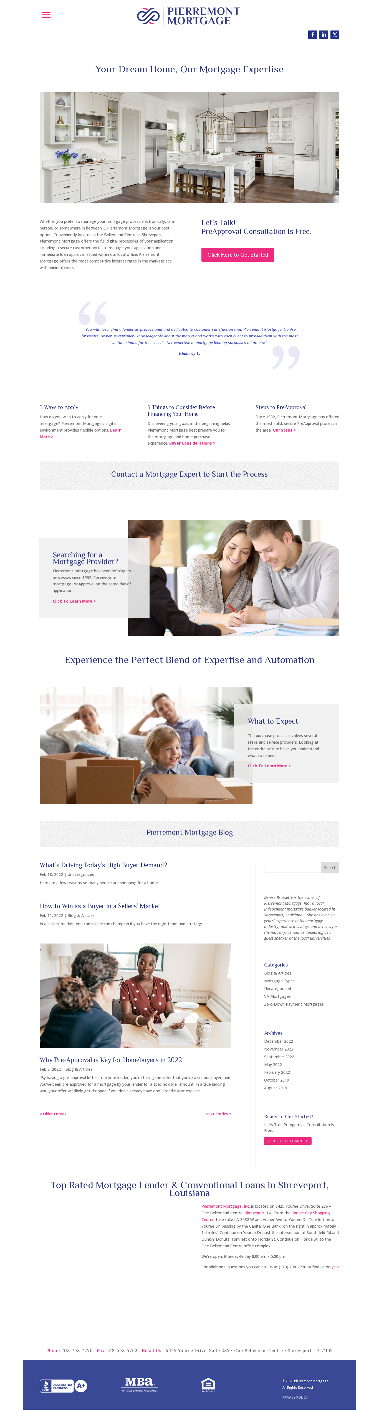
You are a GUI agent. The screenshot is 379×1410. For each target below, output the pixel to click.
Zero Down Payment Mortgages (294, 1004)
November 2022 (278, 1049)
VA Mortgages (277, 996)
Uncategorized (80, 874)
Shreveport (255, 1212)
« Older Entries (53, 1113)
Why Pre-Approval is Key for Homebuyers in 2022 (111, 1060)
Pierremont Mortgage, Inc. (225, 1206)
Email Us (151, 1350)
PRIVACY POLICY (295, 1397)
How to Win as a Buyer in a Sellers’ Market (100, 906)
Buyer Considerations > (192, 443)
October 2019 (276, 1080)
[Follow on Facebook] (312, 34)
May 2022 (273, 1064)
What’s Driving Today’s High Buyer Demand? (103, 865)
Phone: (53, 1350)
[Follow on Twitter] (334, 34)
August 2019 (275, 1087)
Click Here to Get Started (238, 255)
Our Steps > (284, 430)
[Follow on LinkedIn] (323, 34)
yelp (335, 1266)
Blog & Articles (81, 915)
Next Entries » (218, 1113)
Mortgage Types (279, 980)
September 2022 (279, 1056)
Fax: (101, 1350)
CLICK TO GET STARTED (288, 1141)
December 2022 (278, 1041)
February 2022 (277, 1072)
